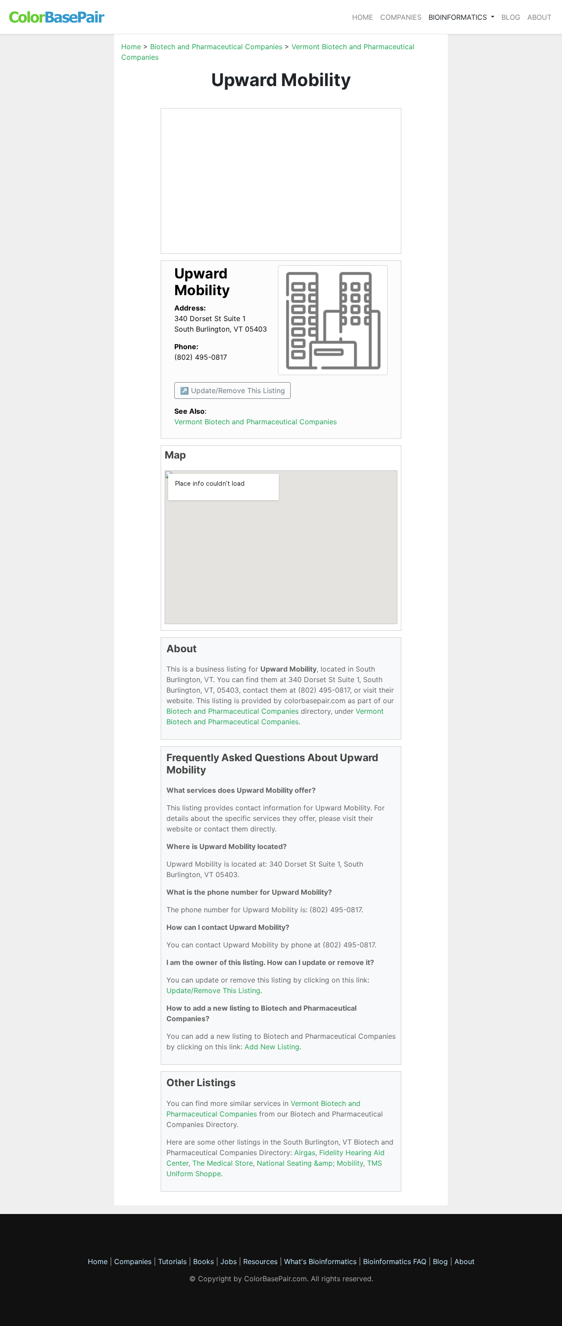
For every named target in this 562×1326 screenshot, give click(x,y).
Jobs (228, 1261)
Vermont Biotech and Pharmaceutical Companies (255, 421)
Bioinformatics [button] (459, 17)
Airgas (304, 1152)
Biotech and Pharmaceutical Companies (216, 46)
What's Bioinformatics (320, 1261)
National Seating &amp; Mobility (310, 1163)
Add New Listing (272, 1046)
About (539, 17)
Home (362, 17)
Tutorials (172, 1261)
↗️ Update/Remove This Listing (232, 390)
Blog (510, 17)
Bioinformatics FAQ (396, 1261)
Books (203, 1261)
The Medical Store (222, 1163)
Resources (260, 1261)
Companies (401, 17)
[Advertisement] (72, 173)
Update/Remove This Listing (213, 990)
